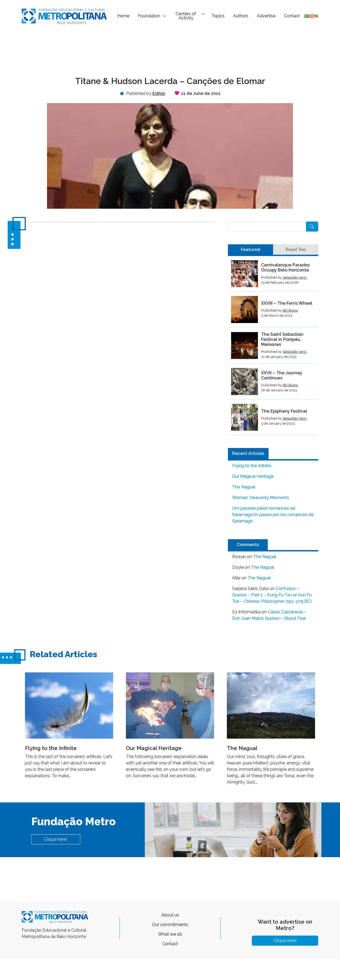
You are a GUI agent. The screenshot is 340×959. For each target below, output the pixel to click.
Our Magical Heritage (253, 476)
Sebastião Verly (295, 277)
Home (123, 15)
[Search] (312, 226)
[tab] (250, 249)
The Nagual (243, 486)
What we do (170, 934)
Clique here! (55, 839)
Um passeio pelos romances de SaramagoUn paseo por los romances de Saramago (273, 515)
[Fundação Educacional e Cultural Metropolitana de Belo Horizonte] (64, 15)
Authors (240, 15)
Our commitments (170, 924)
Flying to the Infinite (251, 465)
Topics (217, 15)
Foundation (149, 15)
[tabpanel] (273, 347)
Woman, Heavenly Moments (260, 497)
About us (170, 915)
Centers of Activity (186, 15)
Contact (292, 15)
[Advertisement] (170, 49)
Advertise (266, 15)
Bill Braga (290, 310)
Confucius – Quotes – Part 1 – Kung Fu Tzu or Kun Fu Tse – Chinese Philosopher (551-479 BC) (272, 595)
